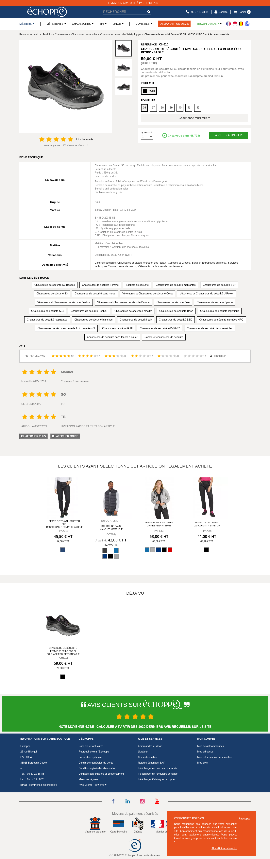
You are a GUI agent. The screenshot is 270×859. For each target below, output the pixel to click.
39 (171, 107)
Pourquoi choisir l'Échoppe (94, 751)
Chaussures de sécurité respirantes (47, 319)
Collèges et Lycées (179, 262)
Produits (47, 34)
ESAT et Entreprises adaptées (209, 262)
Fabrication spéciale (90, 757)
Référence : (149, 44)
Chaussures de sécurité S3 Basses (54, 284)
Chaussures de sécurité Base (176, 310)
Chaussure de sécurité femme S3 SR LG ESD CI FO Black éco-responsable (63, 651)
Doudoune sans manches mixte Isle (111, 527)
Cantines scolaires (105, 262)
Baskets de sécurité (137, 284)
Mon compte (206, 738)
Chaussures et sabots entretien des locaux (141, 262)
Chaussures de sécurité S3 (52, 293)
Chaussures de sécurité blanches (94, 319)
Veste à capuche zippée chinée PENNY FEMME (159, 524)
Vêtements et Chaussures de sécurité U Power (206, 293)
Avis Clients (86, 784)
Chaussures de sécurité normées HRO (221, 319)
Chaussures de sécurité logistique (219, 310)
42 (197, 107)
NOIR (151, 90)
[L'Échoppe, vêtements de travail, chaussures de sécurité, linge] (47, 12)
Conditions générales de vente (96, 762)
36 (144, 107)
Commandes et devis (150, 746)
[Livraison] (238, 23)
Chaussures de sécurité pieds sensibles (209, 328)
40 (180, 107)
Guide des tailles (147, 757)
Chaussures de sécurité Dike (173, 302)
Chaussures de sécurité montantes (176, 284)
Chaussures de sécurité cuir (136, 319)
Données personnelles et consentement (101, 773)
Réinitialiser (219, 355)
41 (189, 107)
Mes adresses (205, 751)
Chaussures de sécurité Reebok (89, 310)
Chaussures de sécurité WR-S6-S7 (160, 328)
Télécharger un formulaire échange (157, 773)
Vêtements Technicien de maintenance (160, 266)
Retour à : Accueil (28, 34)
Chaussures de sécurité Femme (100, 284)
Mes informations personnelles (214, 757)
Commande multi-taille (193, 118)
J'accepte (244, 818)
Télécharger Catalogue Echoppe (156, 779)
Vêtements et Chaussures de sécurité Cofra (147, 293)
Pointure (148, 100)
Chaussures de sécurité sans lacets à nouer (112, 337)
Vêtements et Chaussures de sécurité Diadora (63, 302)
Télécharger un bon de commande (157, 768)
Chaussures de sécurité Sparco (215, 302)
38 (162, 107)
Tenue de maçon (126, 266)
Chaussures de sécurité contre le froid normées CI (66, 328)
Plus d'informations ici (224, 848)
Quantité (146, 132)
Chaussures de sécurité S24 (47, 310)
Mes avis (202, 762)
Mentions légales (88, 779)
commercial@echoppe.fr (43, 784)
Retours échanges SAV (151, 762)
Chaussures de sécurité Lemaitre (133, 310)
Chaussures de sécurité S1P (219, 284)
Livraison (143, 751)
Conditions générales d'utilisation (97, 768)
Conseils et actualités (91, 746)
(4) (72, 356)
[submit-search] (149, 11)
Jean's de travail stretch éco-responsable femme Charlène (64, 524)
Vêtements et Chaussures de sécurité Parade (123, 302)
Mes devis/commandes (210, 746)
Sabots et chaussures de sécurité (163, 337)
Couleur (148, 83)
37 (153, 107)
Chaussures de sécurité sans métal (95, 293)
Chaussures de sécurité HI (117, 328)
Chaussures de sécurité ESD (175, 319)
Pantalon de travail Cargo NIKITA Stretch (207, 524)
